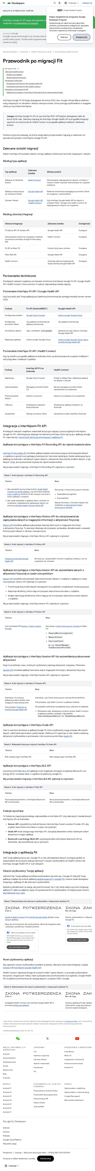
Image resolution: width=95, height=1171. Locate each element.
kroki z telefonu (13, 494)
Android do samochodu (73, 1063)
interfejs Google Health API (39, 917)
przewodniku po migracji (26, 23)
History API (8, 525)
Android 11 (7, 1112)
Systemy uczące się (41, 1055)
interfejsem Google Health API (27, 968)
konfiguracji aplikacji (20, 1005)
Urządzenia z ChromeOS (74, 1059)
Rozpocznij (81, 37)
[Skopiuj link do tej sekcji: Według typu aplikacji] (29, 161)
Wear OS (67, 1055)
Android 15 (7, 1096)
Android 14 (7, 1100)
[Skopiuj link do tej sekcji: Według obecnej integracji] (35, 214)
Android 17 (7, 1088)
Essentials (24, 52)
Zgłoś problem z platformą (74, 1088)
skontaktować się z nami (14, 893)
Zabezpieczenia (9, 1062)
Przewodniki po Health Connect (66, 52)
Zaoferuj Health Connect (15, 917)
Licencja (18, 1153)
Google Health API (35, 191)
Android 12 (7, 1108)
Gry (35, 1051)
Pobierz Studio (39, 1102)
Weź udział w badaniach (74, 1100)
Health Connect (34, 180)
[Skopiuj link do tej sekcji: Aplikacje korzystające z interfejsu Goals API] (55, 725)
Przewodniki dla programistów (45, 1095)
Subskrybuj (45, 1158)
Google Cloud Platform (12, 1140)
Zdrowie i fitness (40, 1059)
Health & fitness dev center (18, 11)
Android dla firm (9, 1058)
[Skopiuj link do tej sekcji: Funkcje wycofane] (26, 811)
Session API (8, 670)
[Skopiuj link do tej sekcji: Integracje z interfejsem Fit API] (49, 426)
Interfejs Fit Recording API (14, 453)
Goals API (67, 736)
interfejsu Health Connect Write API (29, 505)
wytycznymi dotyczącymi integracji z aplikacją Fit (41, 437)
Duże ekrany (69, 1051)
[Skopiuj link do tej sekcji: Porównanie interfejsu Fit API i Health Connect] (58, 351)
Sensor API (8, 579)
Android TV (68, 1067)
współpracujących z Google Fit (50, 879)
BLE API (26, 771)
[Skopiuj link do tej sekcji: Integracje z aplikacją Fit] (39, 852)
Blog (4, 1074)
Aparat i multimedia (41, 1063)
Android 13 (7, 1104)
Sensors (24, 626)
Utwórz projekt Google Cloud (70, 315)
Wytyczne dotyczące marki (35, 1153)
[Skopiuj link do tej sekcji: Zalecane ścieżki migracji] (40, 148)
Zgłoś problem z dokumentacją (76, 1092)
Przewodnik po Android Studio (45, 1091)
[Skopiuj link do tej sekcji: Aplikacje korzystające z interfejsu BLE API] (53, 766)
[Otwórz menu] (3, 3)
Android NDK (39, 1106)
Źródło (5, 1066)
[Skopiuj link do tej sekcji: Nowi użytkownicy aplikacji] (35, 959)
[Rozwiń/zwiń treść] (18, 68)
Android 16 (7, 1092)
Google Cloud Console (35, 315)
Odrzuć (64, 37)
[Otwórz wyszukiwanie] (54, 2)
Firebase (6, 1136)
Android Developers (10, 52)
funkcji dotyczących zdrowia (68, 626)
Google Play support (72, 1096)
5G (35, 1071)
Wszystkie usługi (9, 1144)
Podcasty (6, 1078)
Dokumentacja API (41, 1099)
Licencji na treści (71, 1021)
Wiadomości (8, 1070)
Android (6, 1054)
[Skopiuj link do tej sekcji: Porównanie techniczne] (38, 276)
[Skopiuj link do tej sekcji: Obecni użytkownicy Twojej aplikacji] (45, 871)
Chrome (6, 1132)
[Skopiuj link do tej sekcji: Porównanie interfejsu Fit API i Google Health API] (61, 291)
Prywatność (38, 1067)
